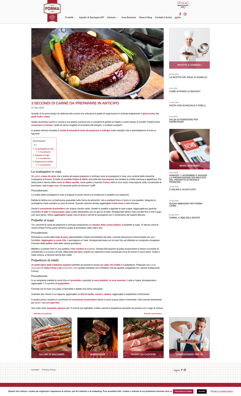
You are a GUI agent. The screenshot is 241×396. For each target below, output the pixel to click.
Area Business (128, 18)
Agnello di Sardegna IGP (91, 18)
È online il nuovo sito (182, 190)
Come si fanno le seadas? (185, 92)
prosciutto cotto (70, 268)
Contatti (35, 370)
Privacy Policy (49, 370)
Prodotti (69, 18)
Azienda (111, 18)
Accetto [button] (202, 391)
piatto (45, 176)
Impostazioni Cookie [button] (183, 391)
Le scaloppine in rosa (44, 149)
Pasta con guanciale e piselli (187, 106)
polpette (91, 248)
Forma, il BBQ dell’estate (184, 218)
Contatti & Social (163, 18)
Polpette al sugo (42, 155)
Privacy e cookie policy (222, 391)
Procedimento (44, 152)
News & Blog (145, 18)
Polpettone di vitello (44, 162)
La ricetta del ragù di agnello (188, 77)
